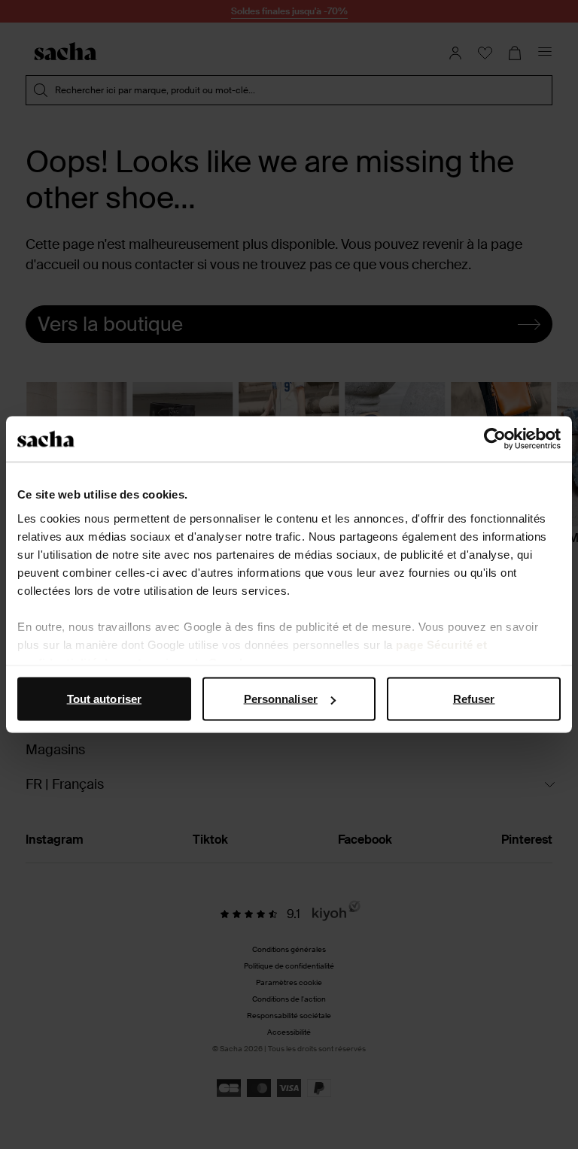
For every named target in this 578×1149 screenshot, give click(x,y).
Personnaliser (281, 699)
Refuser (474, 699)
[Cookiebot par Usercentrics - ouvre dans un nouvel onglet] (495, 439)
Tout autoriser (104, 699)
